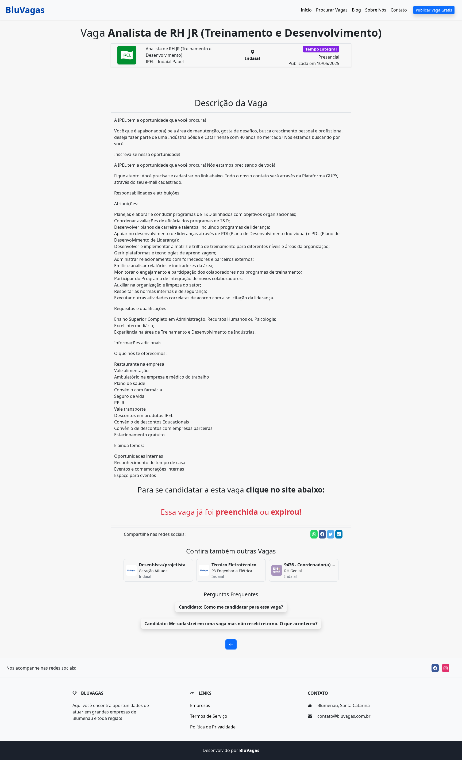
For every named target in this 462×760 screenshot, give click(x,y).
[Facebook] (435, 668)
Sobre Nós (375, 10)
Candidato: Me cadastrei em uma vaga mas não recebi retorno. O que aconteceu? (231, 624)
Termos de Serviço (208, 716)
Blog (356, 10)
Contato (399, 10)
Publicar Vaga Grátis (434, 10)
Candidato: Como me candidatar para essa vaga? (231, 607)
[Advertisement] (234, 84)
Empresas (200, 705)
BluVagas (25, 10)
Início (306, 10)
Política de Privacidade (213, 727)
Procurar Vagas (332, 10)
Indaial (252, 58)
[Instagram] (445, 668)
